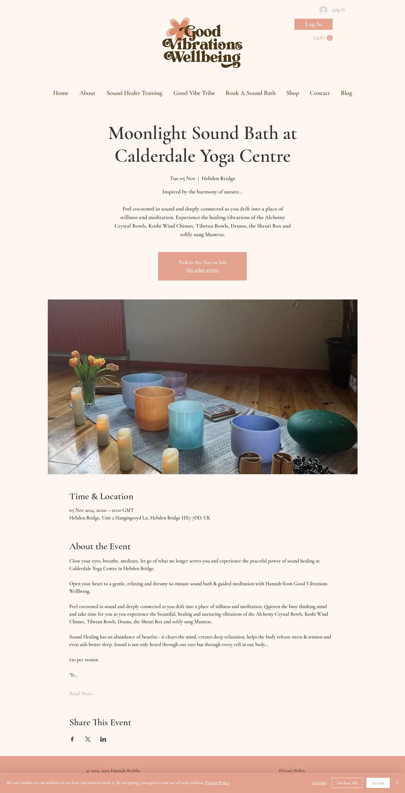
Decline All (347, 783)
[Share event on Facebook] (72, 739)
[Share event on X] (88, 739)
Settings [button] (319, 782)
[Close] (397, 783)
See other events (202, 270)
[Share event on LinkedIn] (103, 739)
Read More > (82, 693)
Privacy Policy (217, 782)
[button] (323, 38)
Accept (378, 783)
